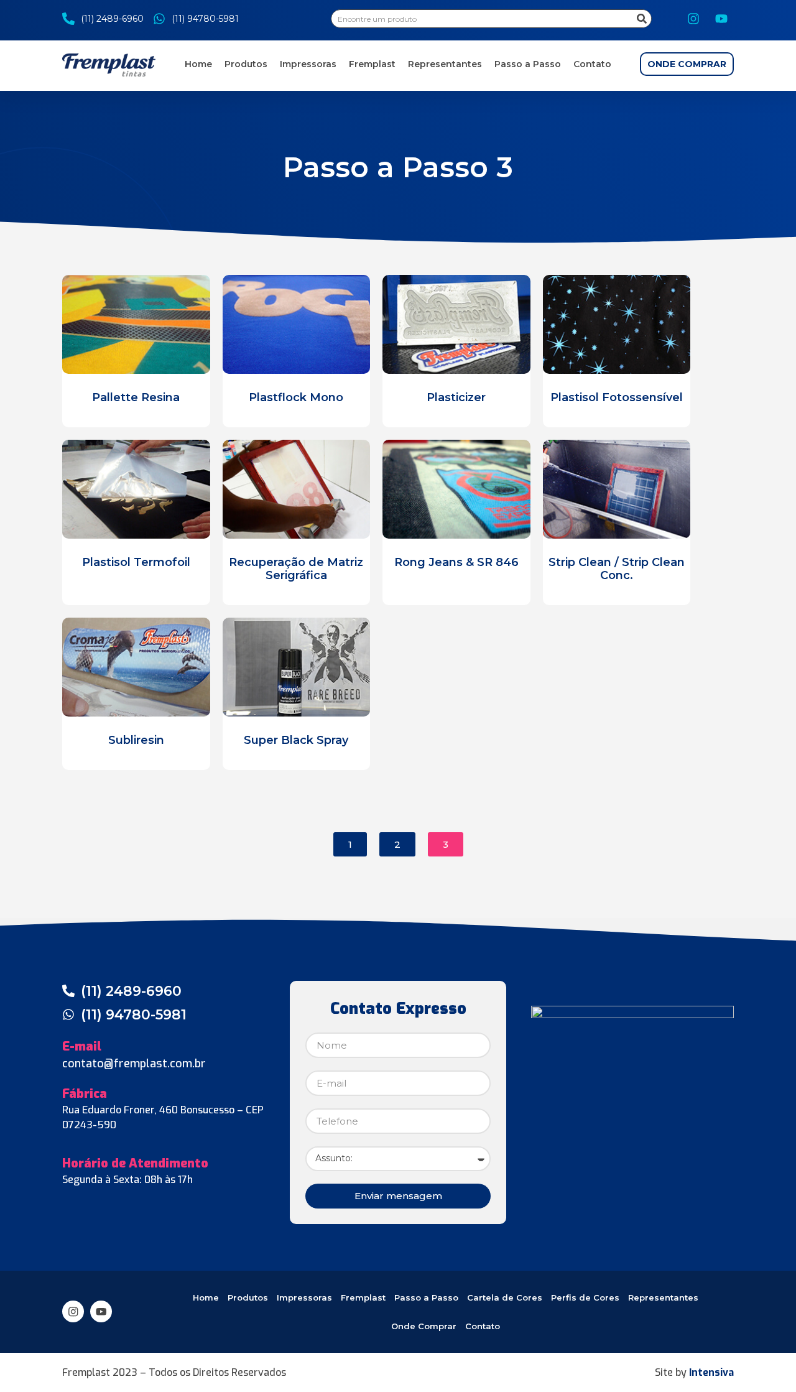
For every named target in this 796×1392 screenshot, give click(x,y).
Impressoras (308, 64)
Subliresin (136, 740)
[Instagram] (693, 18)
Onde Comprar (423, 1326)
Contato (592, 64)
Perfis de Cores (585, 1297)
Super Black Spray (296, 740)
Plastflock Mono (296, 397)
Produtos (245, 64)
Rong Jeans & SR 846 (456, 562)
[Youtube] (721, 18)
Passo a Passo (527, 64)
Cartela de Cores (504, 1297)
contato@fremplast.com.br (134, 1063)
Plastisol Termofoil (136, 562)
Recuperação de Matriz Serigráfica (296, 569)
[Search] (641, 18)
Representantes (445, 64)
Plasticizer (456, 397)
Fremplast (372, 64)
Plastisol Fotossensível (616, 397)
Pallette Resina (136, 397)
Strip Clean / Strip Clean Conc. (616, 569)
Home (198, 64)
